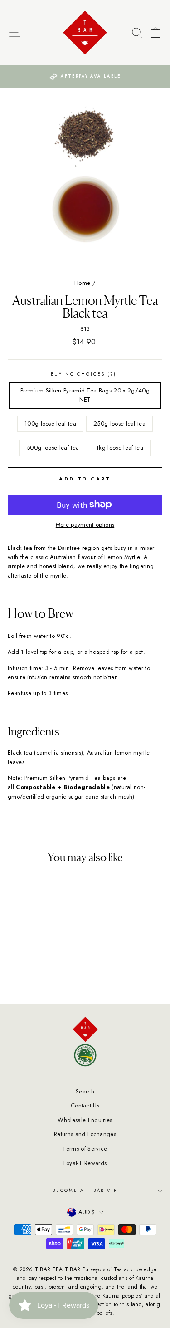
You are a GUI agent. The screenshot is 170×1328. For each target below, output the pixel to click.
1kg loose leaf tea (119, 447)
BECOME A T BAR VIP (85, 1190)
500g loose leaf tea (53, 447)
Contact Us (85, 1105)
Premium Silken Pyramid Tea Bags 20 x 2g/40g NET (85, 395)
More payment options (85, 524)
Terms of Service (85, 1148)
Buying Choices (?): (85, 374)
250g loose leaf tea (119, 423)
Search (85, 1091)
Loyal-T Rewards (85, 1163)
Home (82, 283)
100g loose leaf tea (50, 423)
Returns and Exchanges (85, 1134)
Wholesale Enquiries (85, 1120)
